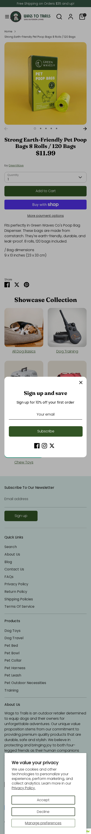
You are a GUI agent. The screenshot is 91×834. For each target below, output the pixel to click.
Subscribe (45, 431)
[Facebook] (37, 445)
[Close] (81, 382)
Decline (43, 811)
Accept (43, 799)
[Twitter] (52, 445)
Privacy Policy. (24, 788)
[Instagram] (44, 445)
